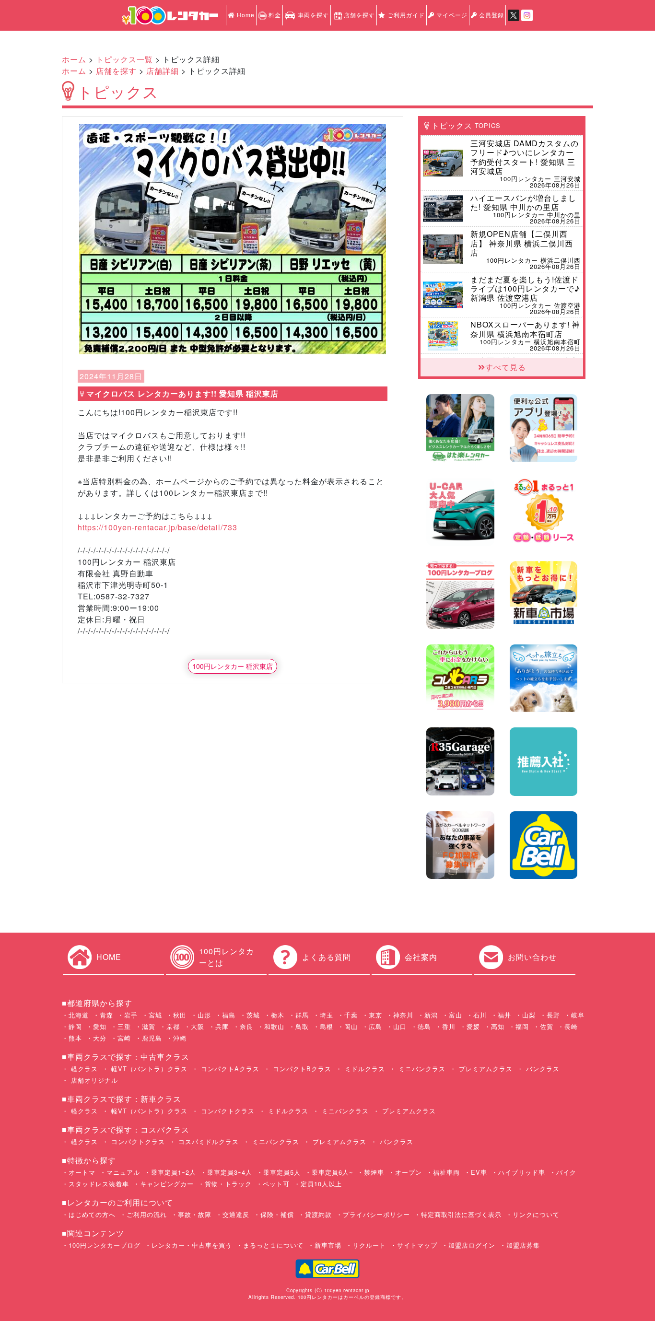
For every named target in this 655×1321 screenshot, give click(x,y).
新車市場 (328, 1245)
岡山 (351, 1026)
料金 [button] (274, 15)
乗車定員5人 (282, 1172)
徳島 (424, 1026)
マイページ (451, 15)
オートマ (82, 1172)
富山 (455, 1014)
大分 (99, 1037)
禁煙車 (374, 1172)
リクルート (369, 1245)
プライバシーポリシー (376, 1214)
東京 (375, 1014)
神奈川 (403, 1014)
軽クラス (83, 1068)
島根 (326, 1026)
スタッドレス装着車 (99, 1183)
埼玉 (326, 1014)
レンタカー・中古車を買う (192, 1245)
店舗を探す (359, 15)
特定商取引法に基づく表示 (461, 1214)
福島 (228, 1014)
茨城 (253, 1014)
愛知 (99, 1026)
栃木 (277, 1014)
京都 (173, 1026)
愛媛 (473, 1026)
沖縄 (180, 1037)
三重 (124, 1026)
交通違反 (235, 1214)
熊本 (75, 1037)
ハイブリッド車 (521, 1172)
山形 (204, 1014)
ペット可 (276, 1183)
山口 (400, 1026)
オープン (408, 1172)
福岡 (522, 1026)
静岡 (75, 1026)
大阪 (197, 1026)
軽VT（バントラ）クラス (148, 1068)
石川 (480, 1014)
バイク (566, 1172)
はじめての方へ (92, 1214)
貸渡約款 (318, 1214)
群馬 (302, 1014)
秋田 (180, 1014)
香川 (449, 1026)
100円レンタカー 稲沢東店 (232, 666)
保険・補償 (277, 1214)
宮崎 (124, 1037)
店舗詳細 (162, 70)
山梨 (529, 1014)
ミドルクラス (363, 1068)
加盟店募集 (523, 1245)
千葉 (351, 1014)
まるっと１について (273, 1245)
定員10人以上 (321, 1183)
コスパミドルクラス (207, 1141)
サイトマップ (417, 1245)
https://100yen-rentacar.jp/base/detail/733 (157, 527)
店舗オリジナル (93, 1080)
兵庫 (222, 1026)
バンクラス (542, 1068)
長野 (553, 1014)
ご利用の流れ (147, 1214)
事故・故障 (194, 1214)
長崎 (571, 1026)
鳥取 (302, 1026)
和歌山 (274, 1026)
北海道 (79, 1014)
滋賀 (148, 1026)
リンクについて (536, 1214)
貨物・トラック (228, 1183)
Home (245, 15)
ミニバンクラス (420, 1068)
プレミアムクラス (484, 1068)
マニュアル (123, 1172)
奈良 (246, 1026)
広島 (375, 1026)
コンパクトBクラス (300, 1068)
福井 (504, 1014)
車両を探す (312, 15)
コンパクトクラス (227, 1110)
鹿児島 (152, 1037)
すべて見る (505, 367)
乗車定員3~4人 (229, 1172)
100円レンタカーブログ (104, 1245)
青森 (106, 1014)
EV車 (479, 1172)
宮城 (155, 1014)
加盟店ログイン (471, 1245)
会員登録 (490, 15)
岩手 (131, 1014)
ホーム (74, 59)
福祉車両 (446, 1172)
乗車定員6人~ (332, 1172)
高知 (497, 1026)
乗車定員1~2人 (173, 1172)
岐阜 (578, 1014)
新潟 (431, 1014)
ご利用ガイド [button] (405, 15)
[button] (102, 239)
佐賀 (546, 1026)
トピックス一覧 (124, 59)
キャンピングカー (167, 1183)
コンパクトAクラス (229, 1068)
